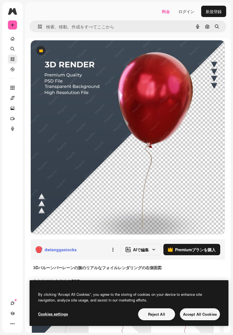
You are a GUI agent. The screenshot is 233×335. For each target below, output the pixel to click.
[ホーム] (12, 38)
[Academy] (12, 313)
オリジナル (69, 51)
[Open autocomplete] (37, 26)
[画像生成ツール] (12, 108)
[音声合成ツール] (12, 128)
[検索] (12, 48)
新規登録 (214, 11)
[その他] (12, 323)
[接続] (12, 303)
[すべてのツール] (12, 87)
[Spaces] (12, 97)
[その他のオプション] (112, 249)
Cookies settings (53, 314)
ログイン (186, 11)
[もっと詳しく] (12, 69)
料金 (166, 11)
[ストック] (12, 59)
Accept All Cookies (200, 314)
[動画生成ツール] (12, 118)
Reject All (156, 314)
